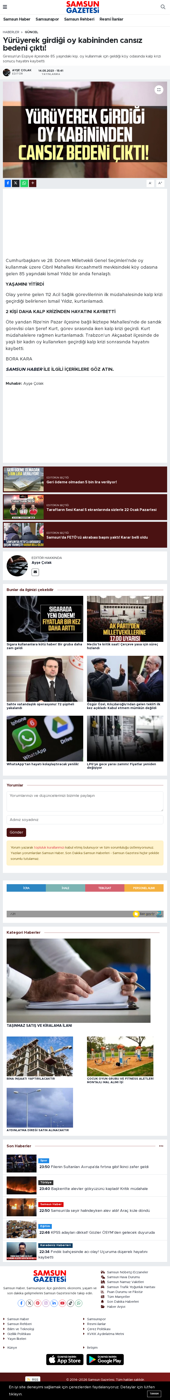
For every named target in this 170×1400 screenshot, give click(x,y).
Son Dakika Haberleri (123, 1301)
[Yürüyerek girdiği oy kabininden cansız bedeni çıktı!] (85, 130)
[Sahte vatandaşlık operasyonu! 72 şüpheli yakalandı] (45, 678)
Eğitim (45, 1226)
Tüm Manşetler (118, 1297)
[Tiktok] (70, 1303)
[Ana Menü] (5, 7)
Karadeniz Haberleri (55, 1245)
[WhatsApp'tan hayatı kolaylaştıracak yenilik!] (45, 738)
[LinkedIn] (54, 1303)
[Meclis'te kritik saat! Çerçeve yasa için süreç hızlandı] (125, 618)
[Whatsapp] (78, 1303)
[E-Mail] (35, 572)
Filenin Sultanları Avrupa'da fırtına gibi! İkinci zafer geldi (94, 1167)
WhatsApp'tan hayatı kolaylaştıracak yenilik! (43, 764)
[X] (29, 1303)
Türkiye (46, 1182)
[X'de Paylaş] (15, 183)
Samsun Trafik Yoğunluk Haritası (131, 1287)
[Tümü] (161, 1146)
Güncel (31, 32)
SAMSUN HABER (24, 369)
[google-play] (105, 1359)
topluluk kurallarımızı (49, 847)
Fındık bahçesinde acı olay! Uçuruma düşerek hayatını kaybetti (92, 1254)
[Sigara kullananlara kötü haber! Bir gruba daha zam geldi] (45, 618)
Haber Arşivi (116, 1306)
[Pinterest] (37, 1303)
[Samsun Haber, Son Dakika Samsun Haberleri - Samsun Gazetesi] (83, 6)
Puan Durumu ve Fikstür (125, 1292)
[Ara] (163, 7)
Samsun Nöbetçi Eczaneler (127, 1272)
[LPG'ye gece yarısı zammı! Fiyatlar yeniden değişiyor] (125, 738)
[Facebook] (21, 1303)
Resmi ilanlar (96, 1324)
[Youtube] (62, 1303)
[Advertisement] (85, 223)
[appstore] (65, 1359)
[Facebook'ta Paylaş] (8, 183)
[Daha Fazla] (32, 183)
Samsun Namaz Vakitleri (125, 1282)
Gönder (16, 832)
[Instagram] (46, 1303)
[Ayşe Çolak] (17, 565)
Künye (12, 1347)
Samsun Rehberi (79, 19)
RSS (34, 1379)
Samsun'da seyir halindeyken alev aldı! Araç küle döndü (94, 1211)
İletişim (92, 1347)
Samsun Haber (17, 19)
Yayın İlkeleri (16, 1339)
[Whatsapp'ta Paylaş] (24, 183)
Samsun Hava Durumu (123, 1277)
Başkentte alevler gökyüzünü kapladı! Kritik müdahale (93, 1189)
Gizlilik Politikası (19, 1334)
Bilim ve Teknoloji (20, 1329)
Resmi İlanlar (111, 19)
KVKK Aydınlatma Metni (105, 1334)
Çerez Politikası (98, 1329)
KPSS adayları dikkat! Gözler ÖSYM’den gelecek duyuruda (97, 1232)
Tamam (154, 1393)
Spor (43, 1160)
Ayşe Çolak (42, 562)
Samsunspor (47, 19)
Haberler (11, 32)
